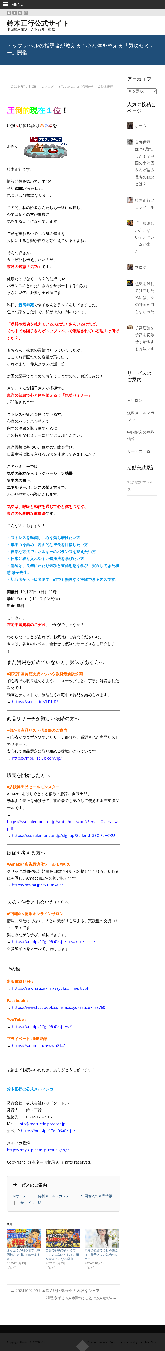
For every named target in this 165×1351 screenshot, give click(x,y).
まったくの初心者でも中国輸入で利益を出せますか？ (23, 1254)
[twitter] (14, 14)
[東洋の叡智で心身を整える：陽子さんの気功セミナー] (102, 1238)
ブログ (48, 86)
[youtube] (20, 14)
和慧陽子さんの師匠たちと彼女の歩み (81, 1297)
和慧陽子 (87, 86)
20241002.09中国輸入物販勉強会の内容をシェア (55, 1290)
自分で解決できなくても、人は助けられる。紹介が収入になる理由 (62, 1254)
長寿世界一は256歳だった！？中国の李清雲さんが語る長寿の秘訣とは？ (144, 162)
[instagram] (26, 14)
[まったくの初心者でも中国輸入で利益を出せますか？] (24, 1238)
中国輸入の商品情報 (97, 1195)
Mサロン (20, 1195)
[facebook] (9, 14)
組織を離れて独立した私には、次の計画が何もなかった (144, 297)
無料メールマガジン (54, 1195)
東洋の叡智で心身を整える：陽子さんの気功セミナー (101, 1254)
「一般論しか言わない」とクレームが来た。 (144, 237)
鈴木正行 (107, 86)
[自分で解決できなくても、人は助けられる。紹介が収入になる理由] (63, 1238)
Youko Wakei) (70, 86)
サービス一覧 (30, 1202)
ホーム (141, 125)
